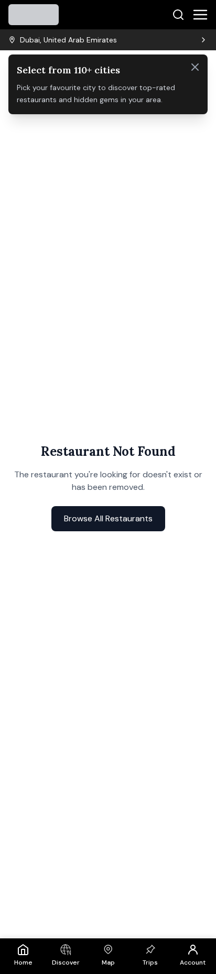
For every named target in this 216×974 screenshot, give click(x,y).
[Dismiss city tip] (195, 67)
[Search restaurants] (178, 14)
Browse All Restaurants (108, 518)
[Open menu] (200, 14)
